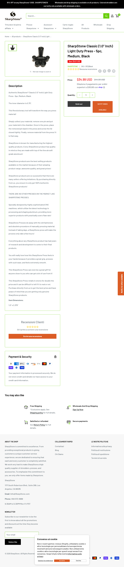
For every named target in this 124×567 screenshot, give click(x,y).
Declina (78, 561)
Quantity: (71, 95)
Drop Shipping (110, 26)
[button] (74, 69)
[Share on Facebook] (100, 71)
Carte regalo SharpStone (68, 26)
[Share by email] (113, 71)
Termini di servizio (99, 458)
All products (16, 36)
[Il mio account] (112, 16)
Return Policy (39, 425)
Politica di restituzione (100, 450)
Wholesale (97, 24)
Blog (57, 450)
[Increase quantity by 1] (92, 95)
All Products (85, 26)
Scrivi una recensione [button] (32, 336)
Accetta (62, 561)
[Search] (106, 16)
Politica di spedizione (100, 454)
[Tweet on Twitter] (109, 71)
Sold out (78, 104)
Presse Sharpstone (31, 26)
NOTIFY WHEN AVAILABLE (103, 107)
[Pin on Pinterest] (104, 71)
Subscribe (12, 542)
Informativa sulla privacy (101, 446)
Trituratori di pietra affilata (13, 26)
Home (7, 36)
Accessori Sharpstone (49, 26)
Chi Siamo (59, 454)
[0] (117, 15)
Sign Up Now (78, 409)
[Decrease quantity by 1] (79, 95)
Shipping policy (36, 412)
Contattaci (59, 446)
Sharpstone (73, 66)
